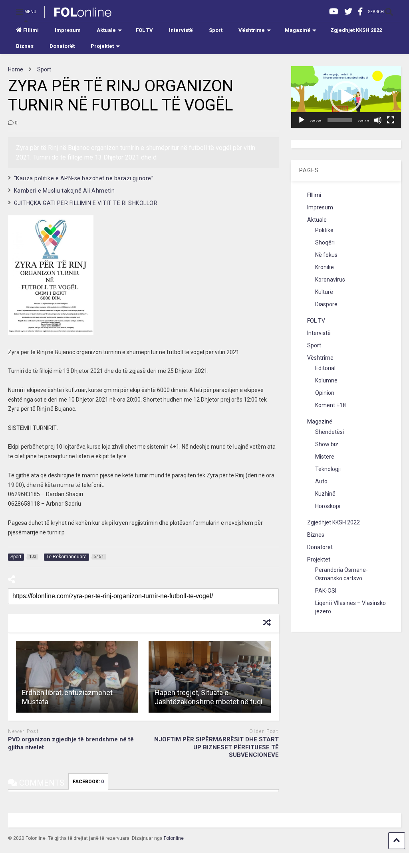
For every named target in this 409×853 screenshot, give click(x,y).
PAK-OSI (325, 590)
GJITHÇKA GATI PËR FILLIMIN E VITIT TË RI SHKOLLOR (86, 203)
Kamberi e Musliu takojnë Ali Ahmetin (64, 190)
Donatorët (62, 46)
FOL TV (144, 30)
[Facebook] (360, 12)
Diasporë (326, 304)
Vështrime (251, 30)
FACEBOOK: (88, 781)
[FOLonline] (78, 14)
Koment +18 (330, 405)
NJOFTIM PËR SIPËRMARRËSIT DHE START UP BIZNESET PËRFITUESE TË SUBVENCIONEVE (216, 747)
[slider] (340, 120)
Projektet (102, 46)
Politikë (324, 230)
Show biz (326, 444)
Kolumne (326, 380)
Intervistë (181, 30)
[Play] (302, 120)
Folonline (174, 838)
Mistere (324, 456)
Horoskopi (327, 506)
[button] (346, 97)
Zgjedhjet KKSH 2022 (356, 30)
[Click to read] (77, 677)
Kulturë (324, 292)
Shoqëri (325, 242)
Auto (321, 481)
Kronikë (324, 267)
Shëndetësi (329, 432)
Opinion (324, 393)
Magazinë (297, 30)
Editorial (325, 368)
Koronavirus (330, 279)
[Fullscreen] (391, 120)
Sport (215, 30)
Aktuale (106, 30)
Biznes (25, 46)
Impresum (68, 30)
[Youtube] (333, 12)
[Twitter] (348, 12)
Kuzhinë (325, 494)
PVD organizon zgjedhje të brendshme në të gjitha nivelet (71, 743)
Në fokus (326, 255)
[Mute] (378, 120)
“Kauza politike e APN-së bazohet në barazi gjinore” (84, 178)
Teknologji (328, 469)
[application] (346, 97)
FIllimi (31, 30)
